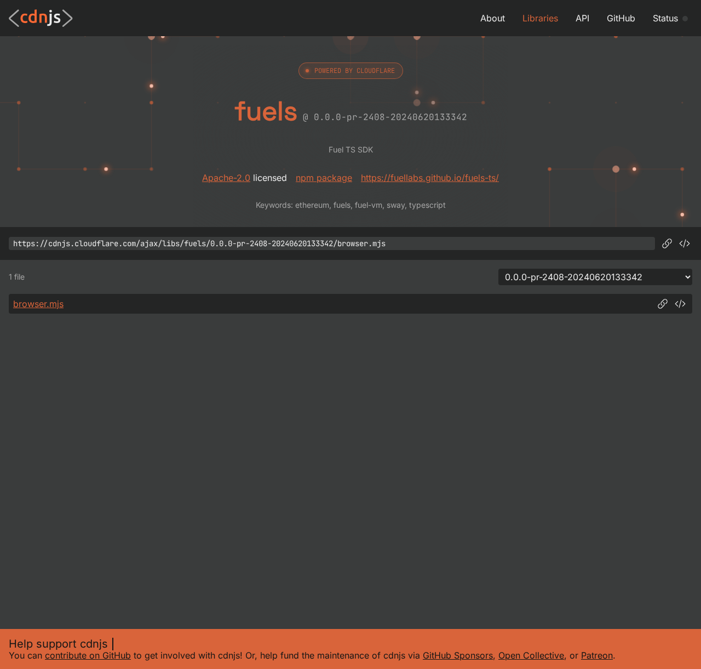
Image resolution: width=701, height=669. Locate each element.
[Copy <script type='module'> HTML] (684, 243)
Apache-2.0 (226, 177)
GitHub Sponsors (458, 655)
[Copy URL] (667, 243)
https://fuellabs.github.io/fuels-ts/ (430, 177)
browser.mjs (38, 304)
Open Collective (531, 655)
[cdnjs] (41, 18)
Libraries (540, 18)
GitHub (621, 18)
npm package (324, 177)
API (582, 18)
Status (665, 18)
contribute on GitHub (88, 655)
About (492, 18)
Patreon (597, 655)
